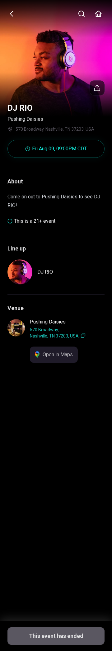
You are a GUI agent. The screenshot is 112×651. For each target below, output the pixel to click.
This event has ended (56, 636)
